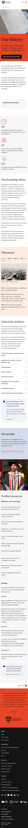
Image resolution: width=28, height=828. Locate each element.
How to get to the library (13, 674)
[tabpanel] (14, 287)
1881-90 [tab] (16, 258)
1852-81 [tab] (10, 258)
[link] (4, 7)
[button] (23, 2)
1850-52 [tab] (3, 258)
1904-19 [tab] (22, 258)
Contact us (9, 419)
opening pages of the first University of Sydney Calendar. (14, 225)
